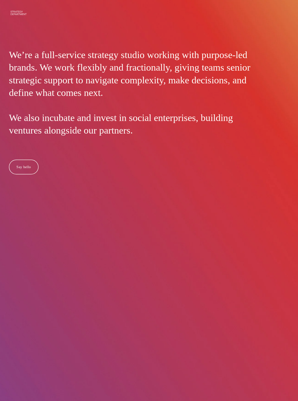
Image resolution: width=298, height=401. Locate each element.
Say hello (23, 167)
